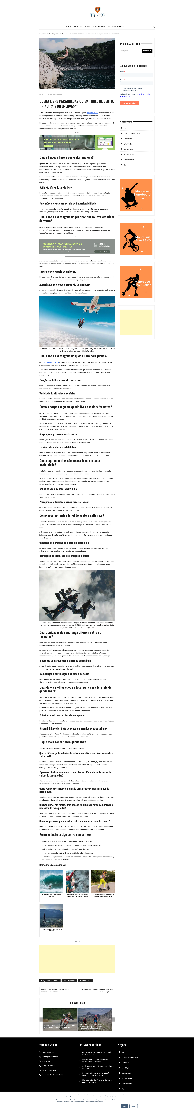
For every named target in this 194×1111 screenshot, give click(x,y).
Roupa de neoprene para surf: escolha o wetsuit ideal (95, 1074)
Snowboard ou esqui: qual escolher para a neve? (97, 1053)
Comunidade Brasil (132, 133)
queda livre (86, 980)
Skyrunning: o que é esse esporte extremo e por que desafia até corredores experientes (57, 1027)
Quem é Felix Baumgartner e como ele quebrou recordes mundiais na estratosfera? (94, 1027)
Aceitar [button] (125, 1106)
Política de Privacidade (52, 1075)
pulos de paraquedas (50, 362)
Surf (125, 165)
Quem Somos (48, 1052)
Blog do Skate (48, 1066)
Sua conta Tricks (116, 27)
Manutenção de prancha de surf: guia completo (97, 1081)
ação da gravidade (51, 980)
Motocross (128, 149)
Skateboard (129, 160)
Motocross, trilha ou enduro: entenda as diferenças (95, 1060)
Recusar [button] (133, 1106)
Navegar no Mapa (50, 1057)
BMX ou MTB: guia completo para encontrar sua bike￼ (55, 990)
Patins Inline (129, 154)
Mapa (75, 27)
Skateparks (85, 27)
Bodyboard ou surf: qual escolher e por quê (98, 1067)
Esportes (42, 94)
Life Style (128, 144)
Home (68, 27)
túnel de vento (92, 113)
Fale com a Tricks (50, 1070)
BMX (126, 128)
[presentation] (41, 1019)
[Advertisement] (77, 959)
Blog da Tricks (99, 27)
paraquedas (70, 980)
